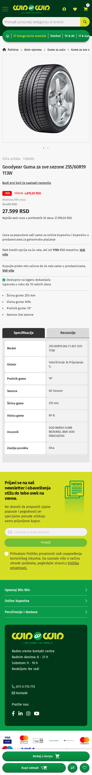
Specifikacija (23, 333)
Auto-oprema (33, 49)
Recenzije (67, 333)
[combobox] (46, 22)
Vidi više (8, 270)
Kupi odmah (30, 768)
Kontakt (21, 693)
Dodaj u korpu (43, 756)
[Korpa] (86, 9)
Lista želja (75, 9)
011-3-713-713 (25, 687)
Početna (13, 49)
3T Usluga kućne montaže (29, 36)
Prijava (64, 9)
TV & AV (70, 36)
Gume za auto (56, 49)
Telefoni (55, 36)
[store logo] (31, 9)
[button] (44, 148)
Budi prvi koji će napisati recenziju (26, 183)
